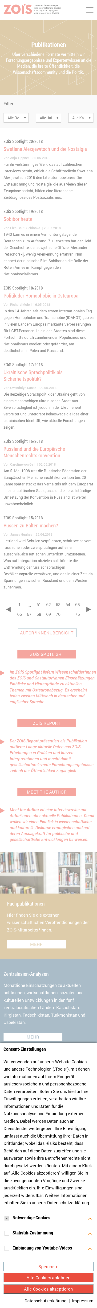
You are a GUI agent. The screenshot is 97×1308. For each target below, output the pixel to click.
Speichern (48, 1266)
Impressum (82, 1301)
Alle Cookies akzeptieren (48, 1289)
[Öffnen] (89, 1218)
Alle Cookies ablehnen (49, 1277)
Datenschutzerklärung (68, 1202)
